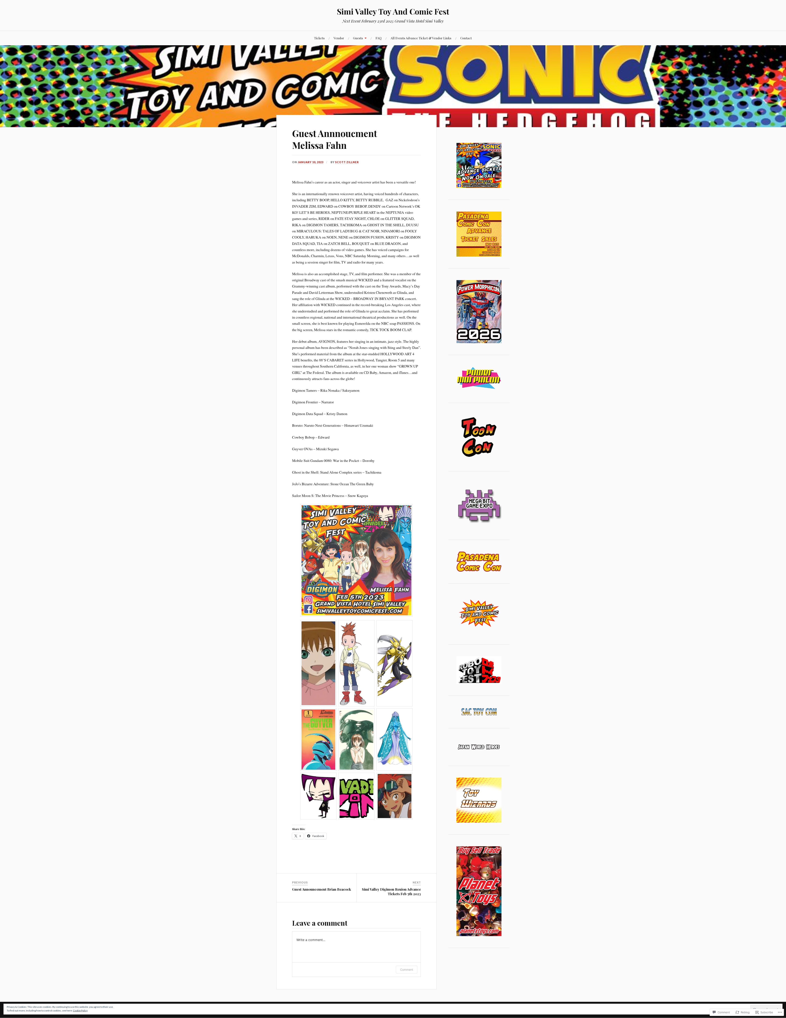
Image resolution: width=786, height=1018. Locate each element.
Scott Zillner (347, 162)
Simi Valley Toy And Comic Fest (393, 11)
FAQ (379, 38)
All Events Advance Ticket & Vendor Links (421, 38)
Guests (358, 38)
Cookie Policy (80, 1010)
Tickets (319, 38)
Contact (466, 38)
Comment (406, 969)
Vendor (339, 38)
